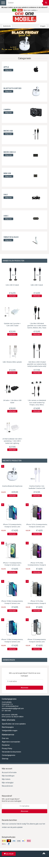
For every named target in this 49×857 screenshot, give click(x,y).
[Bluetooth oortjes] (36, 91)
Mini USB (7, 173)
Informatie (12, 296)
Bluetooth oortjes (12, 88)
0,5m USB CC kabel (12, 285)
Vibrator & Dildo (11, 237)
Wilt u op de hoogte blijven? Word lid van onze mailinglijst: (12, 800)
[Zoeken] (46, 2)
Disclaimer (6, 745)
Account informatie (9, 772)
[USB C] (36, 218)
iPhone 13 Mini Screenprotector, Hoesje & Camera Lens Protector (12, 603)
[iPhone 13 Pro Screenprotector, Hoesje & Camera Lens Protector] (37, 512)
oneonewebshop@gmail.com (13, 708)
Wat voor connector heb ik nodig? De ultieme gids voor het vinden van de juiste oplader (23, 825)
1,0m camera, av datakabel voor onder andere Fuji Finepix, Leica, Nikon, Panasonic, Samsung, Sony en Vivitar (36, 404)
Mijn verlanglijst (7, 783)
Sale (6, 195)
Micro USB (8, 131)
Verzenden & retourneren (11, 752)
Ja (14, 10)
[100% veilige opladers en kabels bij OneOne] (24, 17)
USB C (6, 216)
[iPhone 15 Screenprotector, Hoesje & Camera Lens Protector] (37, 627)
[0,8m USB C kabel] (37, 273)
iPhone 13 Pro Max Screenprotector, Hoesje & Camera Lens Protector (37, 565)
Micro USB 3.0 (9, 152)
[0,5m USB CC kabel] (12, 273)
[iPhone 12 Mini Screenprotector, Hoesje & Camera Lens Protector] (12, 627)
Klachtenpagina (8, 727)
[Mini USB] (36, 176)
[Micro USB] (36, 133)
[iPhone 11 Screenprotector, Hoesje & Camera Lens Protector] (12, 550)
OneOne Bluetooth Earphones (12, 486)
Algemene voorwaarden (11, 742)
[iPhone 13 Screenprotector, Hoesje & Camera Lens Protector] (12, 512)
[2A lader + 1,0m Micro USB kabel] (12, 388)
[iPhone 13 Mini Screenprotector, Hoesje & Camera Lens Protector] (12, 589)
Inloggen (43, 26)
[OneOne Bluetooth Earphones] (24, 41)
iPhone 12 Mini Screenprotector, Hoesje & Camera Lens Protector (12, 642)
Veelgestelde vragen (9, 730)
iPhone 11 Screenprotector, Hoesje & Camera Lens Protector (12, 565)
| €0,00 (9, 854)
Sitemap (5, 759)
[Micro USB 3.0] (36, 155)
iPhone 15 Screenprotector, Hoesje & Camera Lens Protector (37, 642)
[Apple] (36, 69)
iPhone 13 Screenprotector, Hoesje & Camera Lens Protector (12, 527)
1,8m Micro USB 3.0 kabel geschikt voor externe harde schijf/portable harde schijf (36, 364)
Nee (20, 10)
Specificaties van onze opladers (14, 724)
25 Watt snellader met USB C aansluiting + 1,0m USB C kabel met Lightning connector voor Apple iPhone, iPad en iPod (12, 443)
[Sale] (36, 197)
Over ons (5, 738)
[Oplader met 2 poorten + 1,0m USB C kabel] (12, 312)
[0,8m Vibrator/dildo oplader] (12, 350)
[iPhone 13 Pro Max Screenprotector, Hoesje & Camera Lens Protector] (37, 550)
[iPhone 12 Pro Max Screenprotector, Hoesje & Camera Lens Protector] (37, 589)
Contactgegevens (8, 755)
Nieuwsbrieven (7, 786)
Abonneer (24, 688)
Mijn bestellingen (8, 776)
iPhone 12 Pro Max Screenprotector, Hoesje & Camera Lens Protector (37, 603)
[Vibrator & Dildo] (36, 240)
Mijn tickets (6, 779)
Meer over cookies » (30, 10)
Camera (7, 110)
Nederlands (7, 26)
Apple (6, 67)
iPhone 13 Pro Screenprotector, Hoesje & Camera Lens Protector (36, 527)
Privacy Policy (7, 748)
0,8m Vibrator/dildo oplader (12, 362)
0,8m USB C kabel (37, 285)
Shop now (8, 70)
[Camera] (36, 112)
